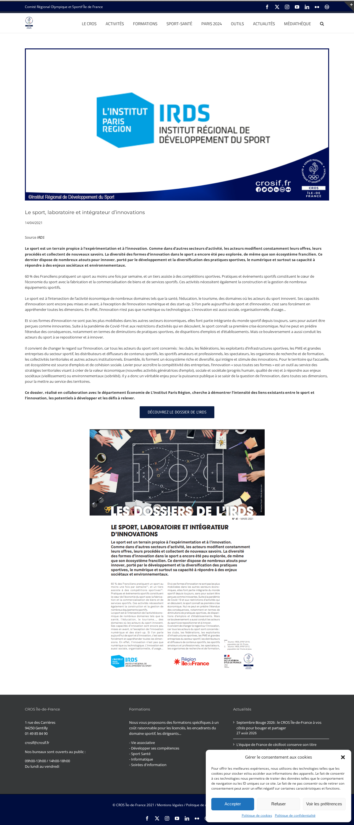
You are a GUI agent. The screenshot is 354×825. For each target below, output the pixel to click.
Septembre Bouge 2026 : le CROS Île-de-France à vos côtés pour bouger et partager (278, 725)
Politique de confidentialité (295, 815)
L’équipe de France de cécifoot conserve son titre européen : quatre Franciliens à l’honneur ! (276, 747)
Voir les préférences (324, 803)
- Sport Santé (139, 753)
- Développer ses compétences (154, 748)
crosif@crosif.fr (37, 742)
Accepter (233, 803)
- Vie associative (142, 742)
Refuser (278, 803)
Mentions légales (170, 805)
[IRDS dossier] (177, 430)
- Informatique (141, 759)
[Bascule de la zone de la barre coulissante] (349, 7)
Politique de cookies (257, 815)
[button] (343, 757)
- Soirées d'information (147, 764)
